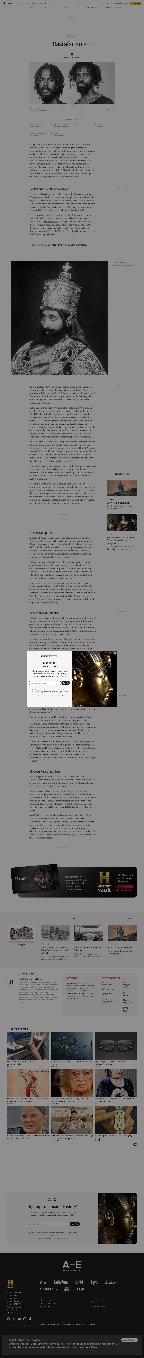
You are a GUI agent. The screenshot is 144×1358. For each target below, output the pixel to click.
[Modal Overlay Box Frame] (72, 679)
